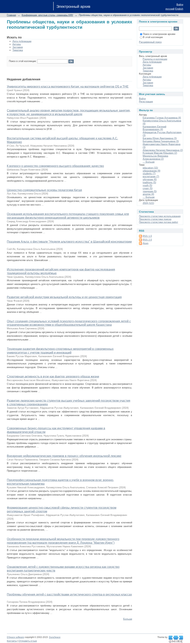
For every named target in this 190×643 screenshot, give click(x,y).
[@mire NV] (175, 639)
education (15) (150, 167)
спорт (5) (148, 188)
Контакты (12, 641)
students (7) (149, 173)
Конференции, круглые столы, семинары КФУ (47, 15)
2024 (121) (148, 203)
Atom (145, 243)
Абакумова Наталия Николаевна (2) (163, 150)
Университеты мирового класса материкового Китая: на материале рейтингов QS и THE (68, 86)
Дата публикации (21, 41)
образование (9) (151, 170)
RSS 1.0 (147, 236)
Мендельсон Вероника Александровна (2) (155, 157)
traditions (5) (149, 182)
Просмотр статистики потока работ (158, 222)
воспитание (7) (151, 176)
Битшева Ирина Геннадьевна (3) (161, 141)
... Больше (149, 161)
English (179, 8)
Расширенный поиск (150, 42)
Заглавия (17, 47)
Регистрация (146, 101)
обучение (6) (150, 179)
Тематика (17, 50)
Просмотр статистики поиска (155, 219)
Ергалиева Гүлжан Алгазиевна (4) (162, 117)
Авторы (16, 44)
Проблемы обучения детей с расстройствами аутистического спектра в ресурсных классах (69, 594)
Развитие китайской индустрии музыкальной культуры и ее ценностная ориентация (64, 297)
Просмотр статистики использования (160, 216)
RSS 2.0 (147, 239)
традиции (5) (150, 191)
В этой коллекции (153, 37)
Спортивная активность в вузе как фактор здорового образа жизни (53, 376)
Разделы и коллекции (155, 59)
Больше (127, 619)
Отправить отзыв (28, 641)
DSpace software (15, 637)
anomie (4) (148, 194)
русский (170, 8)
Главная (11, 15)
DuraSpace (54, 637)
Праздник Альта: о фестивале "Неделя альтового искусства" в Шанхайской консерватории (69, 241)
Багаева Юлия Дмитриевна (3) (160, 138)
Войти (179, 4)
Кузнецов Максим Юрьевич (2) (160, 153)
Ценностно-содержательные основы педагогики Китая (44, 190)
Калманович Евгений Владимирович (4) (154, 128)
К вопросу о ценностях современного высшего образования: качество (55, 166)
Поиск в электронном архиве (159, 34)
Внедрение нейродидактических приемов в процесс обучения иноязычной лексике (64, 455)
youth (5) (147, 185)
